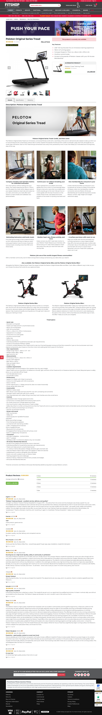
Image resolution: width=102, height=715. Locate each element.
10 (93, 476)
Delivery (8, 694)
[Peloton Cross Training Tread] (58, 68)
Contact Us (40, 694)
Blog (69, 706)
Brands (8, 704)
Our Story (70, 694)
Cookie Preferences (73, 704)
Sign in (94, 1)
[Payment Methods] (28, 711)
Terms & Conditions (73, 699)
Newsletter (9, 706)
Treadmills (22, 19)
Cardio (16, 19)
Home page (9, 19)
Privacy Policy (72, 701)
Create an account (86, 1)
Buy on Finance (10, 699)
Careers (70, 697)
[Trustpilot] (98, 697)
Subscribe (61, 674)
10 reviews (17, 42)
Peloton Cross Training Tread (74, 66)
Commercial (40, 697)
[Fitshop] (14, 5)
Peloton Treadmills (33, 19)
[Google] (98, 685)
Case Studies (40, 699)
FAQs (38, 704)
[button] (9, 67)
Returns (8, 697)
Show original (11, 512)
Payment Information (12, 701)
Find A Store (40, 701)
